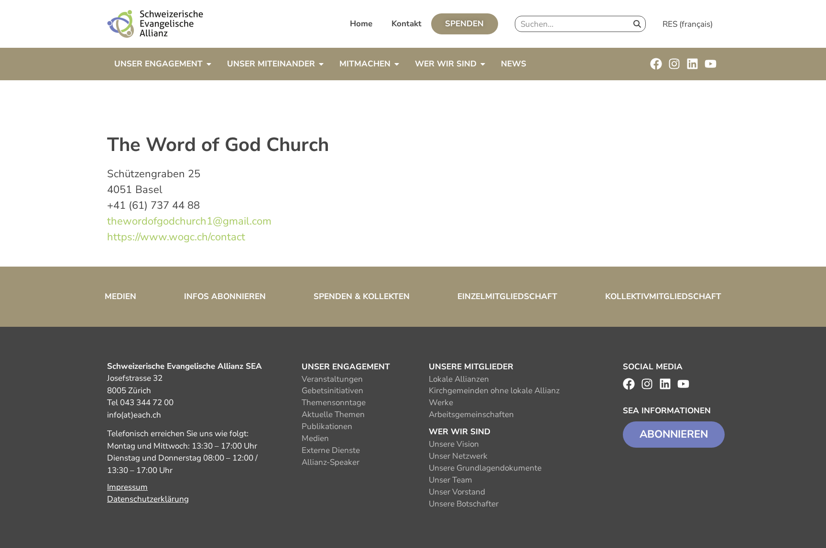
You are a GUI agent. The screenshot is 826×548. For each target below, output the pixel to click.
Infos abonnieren (225, 296)
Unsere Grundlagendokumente (485, 467)
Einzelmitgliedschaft (507, 296)
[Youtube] (710, 63)
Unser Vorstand (457, 491)
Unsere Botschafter (464, 503)
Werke (441, 402)
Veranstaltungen (332, 379)
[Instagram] (674, 63)
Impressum (127, 487)
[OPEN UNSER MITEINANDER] (321, 64)
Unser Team (450, 479)
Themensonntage (334, 402)
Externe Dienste (331, 450)
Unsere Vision (454, 444)
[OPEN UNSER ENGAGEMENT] (209, 64)
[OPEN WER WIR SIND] (483, 64)
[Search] (637, 24)
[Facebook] (656, 63)
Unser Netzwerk (458, 456)
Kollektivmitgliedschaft (663, 296)
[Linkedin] (692, 63)
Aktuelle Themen (333, 414)
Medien (120, 296)
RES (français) (688, 24)
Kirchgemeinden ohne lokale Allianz (494, 390)
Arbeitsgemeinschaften (471, 414)
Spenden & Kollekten (362, 296)
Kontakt (406, 23)
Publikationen (327, 426)
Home (361, 23)
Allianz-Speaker (330, 462)
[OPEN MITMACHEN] (397, 64)
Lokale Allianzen (459, 379)
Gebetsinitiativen (332, 390)
